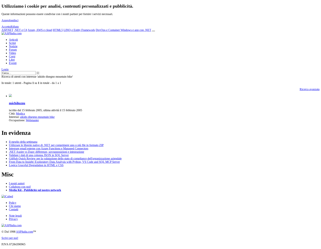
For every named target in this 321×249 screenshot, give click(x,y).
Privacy (13, 219)
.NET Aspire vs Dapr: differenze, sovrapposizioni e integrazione (46, 151)
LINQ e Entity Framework (79, 30)
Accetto (6, 26)
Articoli (13, 39)
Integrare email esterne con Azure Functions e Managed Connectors (48, 148)
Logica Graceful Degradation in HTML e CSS (36, 165)
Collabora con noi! (20, 186)
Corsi (12, 56)
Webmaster (32, 120)
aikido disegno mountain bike (37, 116)
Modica (20, 113)
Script (12, 43)
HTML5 (58, 30)
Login (5, 69)
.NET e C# (20, 30)
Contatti (13, 209)
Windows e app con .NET (136, 30)
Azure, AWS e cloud (40, 30)
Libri (12, 59)
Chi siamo (15, 206)
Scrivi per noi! (9, 238)
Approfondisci (9, 20)
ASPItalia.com (24, 231)
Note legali (15, 215)
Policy (12, 202)
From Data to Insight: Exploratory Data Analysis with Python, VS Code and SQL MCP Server (64, 161)
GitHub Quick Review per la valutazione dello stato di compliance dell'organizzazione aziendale (65, 158)
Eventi (13, 63)
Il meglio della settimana (23, 141)
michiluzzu (17, 103)
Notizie (13, 46)
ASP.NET (7, 30)
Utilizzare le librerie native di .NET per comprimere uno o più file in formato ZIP (56, 145)
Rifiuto (15, 26)
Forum (13, 49)
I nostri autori (17, 183)
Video (12, 53)
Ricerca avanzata (310, 89)
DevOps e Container (108, 30)
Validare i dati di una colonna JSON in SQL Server (39, 155)
